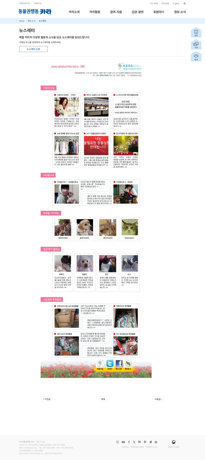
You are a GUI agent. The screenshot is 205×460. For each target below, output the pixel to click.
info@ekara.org (30, 447)
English (176, 3)
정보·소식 (31, 20)
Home (21, 20)
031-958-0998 (49, 447)
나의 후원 (154, 3)
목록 (103, 399)
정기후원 (165, 3)
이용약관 (125, 447)
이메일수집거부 (151, 447)
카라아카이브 (24, 3)
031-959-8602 (67, 447)
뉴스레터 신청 (33, 49)
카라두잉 (37, 3)
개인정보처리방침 (137, 447)
